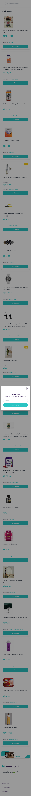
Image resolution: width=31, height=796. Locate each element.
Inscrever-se (15, 405)
